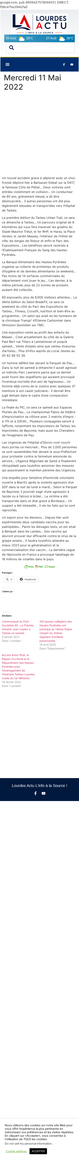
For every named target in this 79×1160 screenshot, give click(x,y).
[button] (7, 64)
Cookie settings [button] (16, 1151)
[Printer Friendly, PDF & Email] (39, 566)
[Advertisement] (39, 134)
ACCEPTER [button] (38, 1151)
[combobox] (40, 47)
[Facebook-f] (35, 793)
